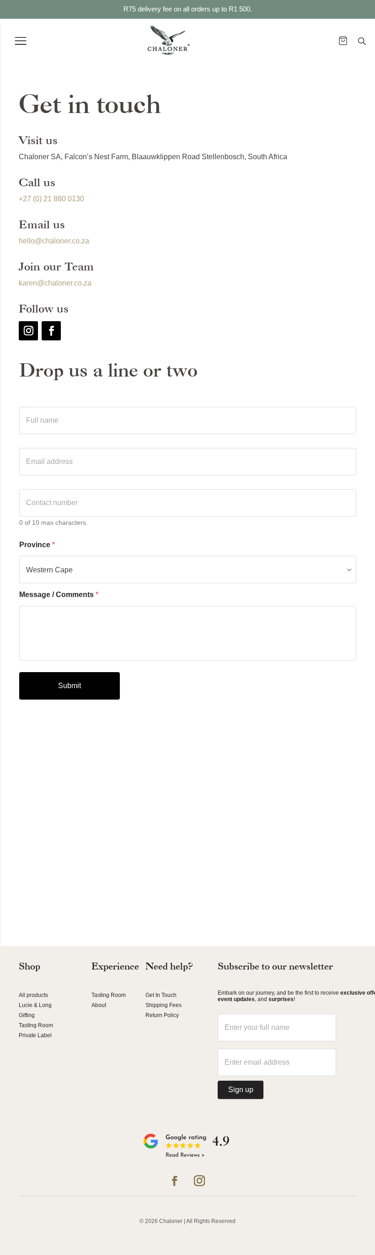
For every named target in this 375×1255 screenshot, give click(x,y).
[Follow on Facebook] (51, 330)
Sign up (240, 1089)
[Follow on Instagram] (28, 330)
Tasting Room (36, 1025)
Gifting (27, 1015)
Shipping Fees (163, 1005)
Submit (69, 685)
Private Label (35, 1035)
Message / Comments (58, 594)
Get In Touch (161, 995)
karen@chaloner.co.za (55, 283)
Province (37, 545)
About (98, 1005)
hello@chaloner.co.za (54, 241)
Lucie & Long (35, 1005)
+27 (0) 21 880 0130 (51, 199)
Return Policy (162, 1015)
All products (33, 995)
